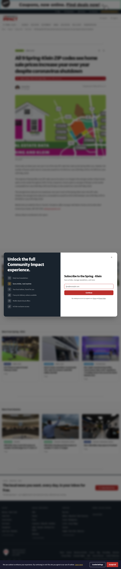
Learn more (79, 565)
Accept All (112, 565)
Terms (94, 298)
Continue (89, 293)
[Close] (111, 257)
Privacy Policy (102, 298)
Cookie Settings (97, 565)
